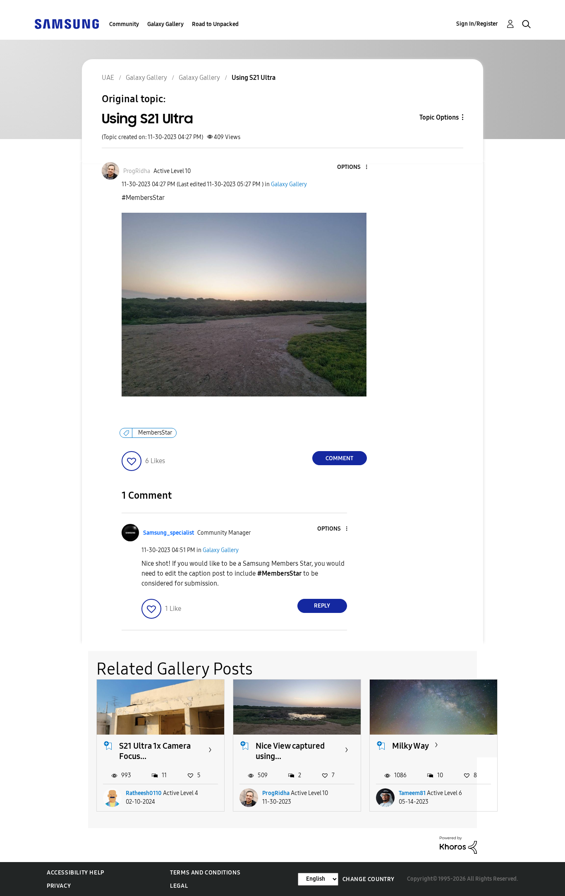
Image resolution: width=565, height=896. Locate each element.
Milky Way (410, 746)
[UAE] (66, 23)
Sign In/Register (477, 23)
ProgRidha (276, 793)
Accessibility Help (75, 872)
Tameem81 (412, 793)
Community (124, 24)
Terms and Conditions (205, 872)
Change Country (368, 879)
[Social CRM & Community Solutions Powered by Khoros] (458, 844)
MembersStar (155, 432)
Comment (339, 458)
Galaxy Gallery (165, 24)
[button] (352, 167)
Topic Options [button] (439, 117)
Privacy (59, 885)
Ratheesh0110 (144, 793)
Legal (179, 885)
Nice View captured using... (290, 751)
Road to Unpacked (215, 24)
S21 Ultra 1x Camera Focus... (155, 751)
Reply (322, 605)
